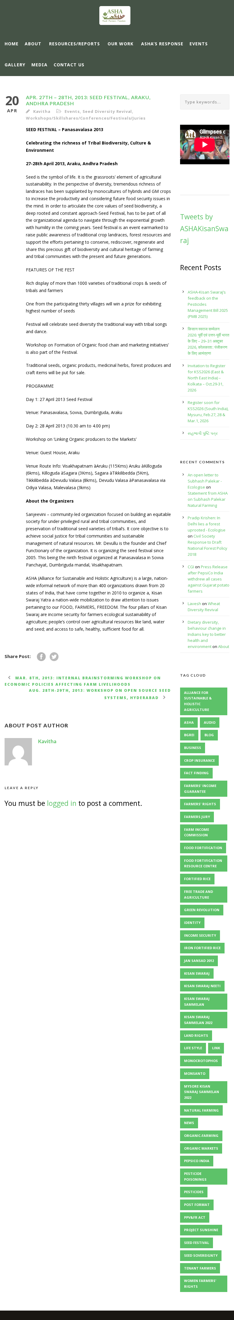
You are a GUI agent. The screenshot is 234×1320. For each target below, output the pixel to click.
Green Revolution (201, 909)
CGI (191, 566)
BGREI (189, 735)
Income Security (200, 935)
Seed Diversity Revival (107, 111)
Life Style (193, 1048)
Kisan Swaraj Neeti (202, 986)
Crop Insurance (199, 760)
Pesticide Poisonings (195, 1176)
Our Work (120, 44)
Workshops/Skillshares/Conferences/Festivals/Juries (86, 118)
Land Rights (196, 1035)
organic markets (201, 1148)
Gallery (15, 65)
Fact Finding (196, 773)
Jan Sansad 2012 (199, 960)
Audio (209, 722)
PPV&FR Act (194, 1217)
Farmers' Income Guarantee (200, 788)
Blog (209, 735)
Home (12, 44)
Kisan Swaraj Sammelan (197, 1001)
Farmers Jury (197, 816)
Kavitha (42, 111)
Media (39, 65)
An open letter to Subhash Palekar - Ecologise (205, 481)
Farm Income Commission (196, 832)
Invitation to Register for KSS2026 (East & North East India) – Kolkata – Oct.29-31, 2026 (206, 378)
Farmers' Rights (200, 804)
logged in (61, 803)
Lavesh (194, 603)
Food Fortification (203, 847)
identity (192, 922)
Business (192, 747)
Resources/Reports (74, 44)
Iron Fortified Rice (202, 948)
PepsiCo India (196, 1160)
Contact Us (69, 65)
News (189, 1122)
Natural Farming (201, 1110)
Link (216, 1048)
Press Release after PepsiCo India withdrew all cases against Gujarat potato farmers (208, 579)
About (33, 44)
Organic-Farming (201, 1135)
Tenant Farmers (200, 1268)
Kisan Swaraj (197, 973)
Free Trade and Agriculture (198, 894)
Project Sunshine (201, 1230)
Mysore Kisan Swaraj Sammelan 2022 (201, 1092)
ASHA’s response (162, 44)
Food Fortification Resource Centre (203, 863)
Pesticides (194, 1191)
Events (199, 44)
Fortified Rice (197, 878)
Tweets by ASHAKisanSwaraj (204, 228)
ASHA (189, 722)
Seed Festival (196, 1242)
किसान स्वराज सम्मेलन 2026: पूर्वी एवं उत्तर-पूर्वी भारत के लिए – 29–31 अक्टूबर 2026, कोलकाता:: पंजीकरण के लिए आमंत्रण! (208, 341)
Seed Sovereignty (201, 1255)
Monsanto (194, 1073)
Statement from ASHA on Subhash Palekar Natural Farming (208, 499)
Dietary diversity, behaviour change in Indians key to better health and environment (207, 634)
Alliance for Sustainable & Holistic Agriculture (198, 701)
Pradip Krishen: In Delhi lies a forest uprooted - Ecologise (206, 524)
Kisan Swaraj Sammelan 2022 (198, 1020)
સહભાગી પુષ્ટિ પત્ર (203, 433)
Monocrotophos (201, 1060)
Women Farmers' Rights (200, 1283)
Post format (197, 1204)
